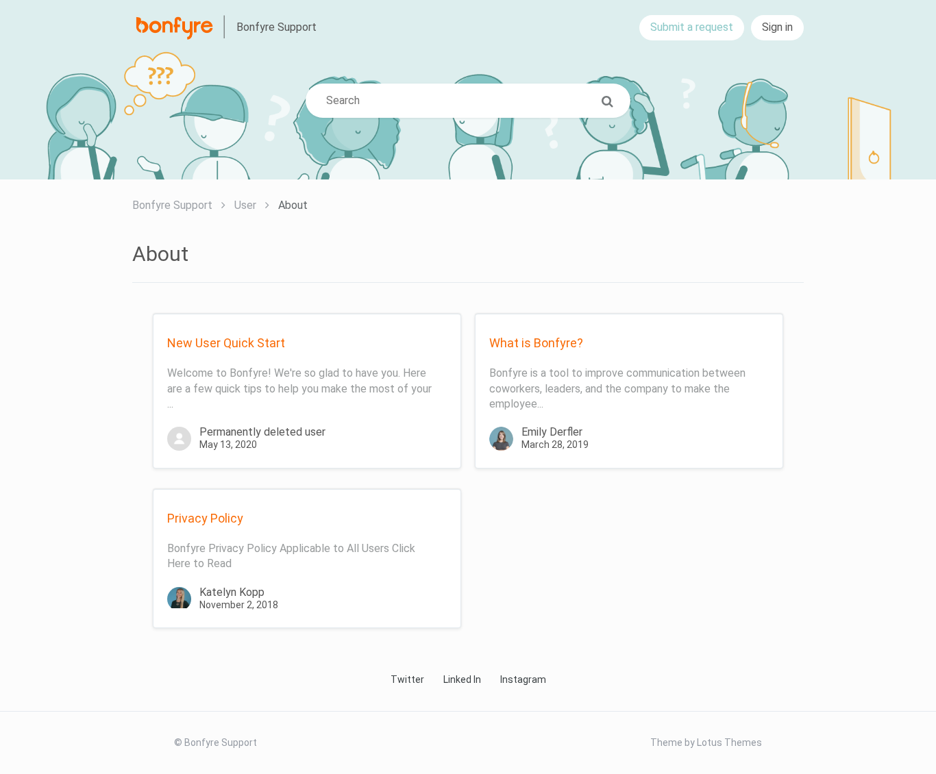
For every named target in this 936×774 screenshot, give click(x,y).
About (293, 205)
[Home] (182, 27)
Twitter (407, 679)
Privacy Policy (205, 518)
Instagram (523, 679)
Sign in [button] (777, 27)
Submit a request (691, 27)
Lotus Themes (729, 742)
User (245, 205)
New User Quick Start (226, 343)
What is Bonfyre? (536, 343)
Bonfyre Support (172, 205)
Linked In (462, 679)
